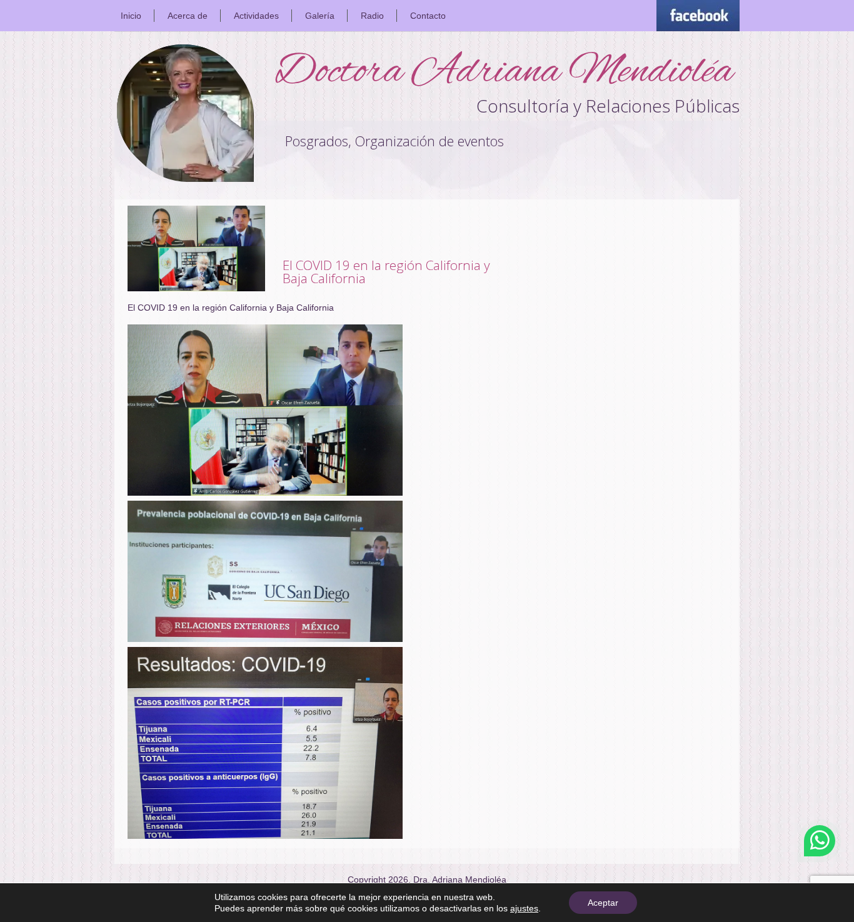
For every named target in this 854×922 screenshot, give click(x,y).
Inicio (131, 16)
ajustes (524, 908)
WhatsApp (819, 840)
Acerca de (188, 16)
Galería (319, 16)
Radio (372, 16)
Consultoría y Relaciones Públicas (608, 106)
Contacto (428, 16)
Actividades (256, 16)
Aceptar (603, 903)
